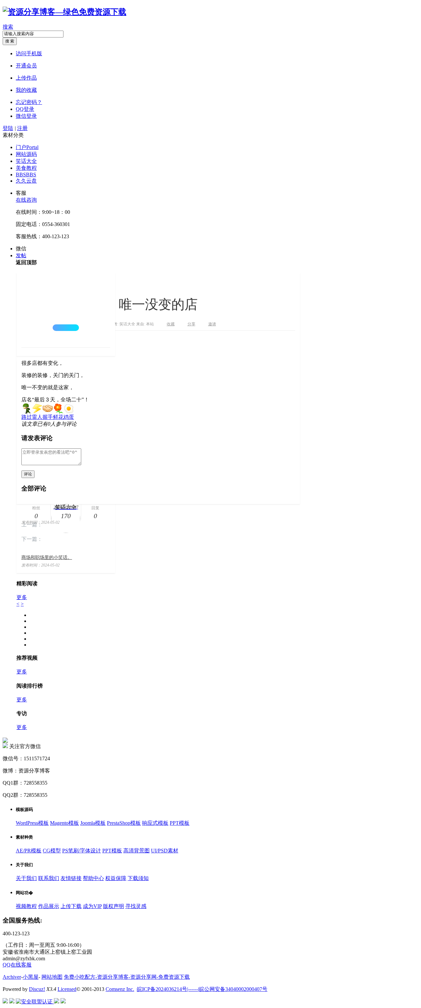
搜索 (8, 27)
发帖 (21, 255)
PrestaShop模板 (124, 823)
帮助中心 (93, 878)
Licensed (67, 989)
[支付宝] (63, 1001)
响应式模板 (155, 823)
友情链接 (71, 878)
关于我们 (26, 878)
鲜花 (58, 417)
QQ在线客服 (17, 965)
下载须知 (138, 878)
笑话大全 (26, 161)
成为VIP (92, 906)
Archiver (12, 977)
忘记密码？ (29, 102)
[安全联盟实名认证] (11, 1001)
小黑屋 (30, 977)
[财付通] (56, 1001)
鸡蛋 (68, 417)
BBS (26, 174)
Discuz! (37, 989)
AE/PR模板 (28, 850)
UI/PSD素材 (164, 850)
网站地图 (51, 977)
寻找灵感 (135, 906)
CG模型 (52, 850)
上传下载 (71, 906)
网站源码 (26, 154)
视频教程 (26, 906)
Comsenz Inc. (120, 989)
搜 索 (9, 41)
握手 (47, 417)
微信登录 (26, 116)
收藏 (171, 324)
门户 (27, 147)
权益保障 (115, 878)
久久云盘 (26, 181)
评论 (28, 474)
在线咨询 (26, 200)
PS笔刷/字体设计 (81, 850)
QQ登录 (25, 109)
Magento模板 (64, 823)
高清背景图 (136, 850)
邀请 (212, 324)
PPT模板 (179, 823)
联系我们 (48, 878)
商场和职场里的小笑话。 (46, 557)
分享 (191, 324)
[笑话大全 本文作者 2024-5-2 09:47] (65, 310)
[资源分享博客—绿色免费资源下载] (64, 12)
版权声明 (113, 906)
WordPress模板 (32, 823)
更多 (21, 597)
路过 (26, 417)
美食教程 (26, 168)
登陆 (8, 128)
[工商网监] (5, 1001)
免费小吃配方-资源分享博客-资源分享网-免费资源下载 (127, 977)
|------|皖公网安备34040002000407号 (227, 989)
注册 (22, 128)
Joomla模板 (93, 823)
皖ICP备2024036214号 (162, 989)
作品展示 (48, 906)
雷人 (37, 417)
